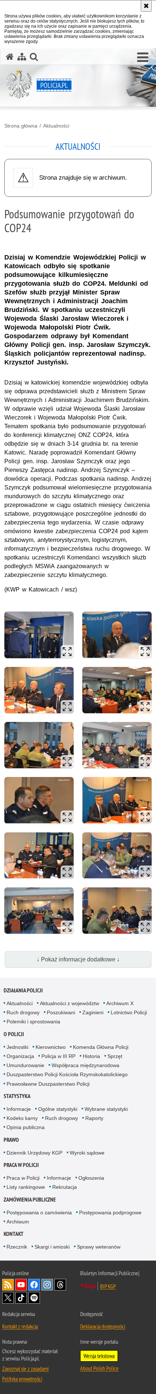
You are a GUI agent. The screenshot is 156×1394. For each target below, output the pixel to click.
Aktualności (56, 126)
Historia (91, 1056)
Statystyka (17, 1096)
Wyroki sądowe (87, 1153)
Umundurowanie (25, 1065)
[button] (142, 57)
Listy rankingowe (26, 1187)
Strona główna (20, 126)
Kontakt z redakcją (20, 1326)
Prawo (11, 1140)
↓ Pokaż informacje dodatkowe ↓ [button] (78, 959)
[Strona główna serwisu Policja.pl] (10, 56)
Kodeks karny (22, 1118)
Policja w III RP (58, 1056)
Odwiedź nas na (21, 1284)
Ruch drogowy (23, 1012)
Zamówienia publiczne (30, 1199)
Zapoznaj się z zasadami (25, 1368)
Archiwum (18, 1222)
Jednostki (17, 1047)
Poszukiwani (61, 1012)
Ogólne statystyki (57, 1109)
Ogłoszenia (91, 1178)
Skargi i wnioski (52, 1247)
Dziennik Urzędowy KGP (34, 1153)
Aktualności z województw (69, 1003)
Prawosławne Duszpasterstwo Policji (48, 1084)
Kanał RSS (8, 1284)
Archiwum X (120, 1003)
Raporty (94, 1118)
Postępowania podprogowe (110, 1212)
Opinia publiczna (26, 1127)
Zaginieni (92, 1012)
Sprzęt (114, 1056)
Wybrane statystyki (106, 1109)
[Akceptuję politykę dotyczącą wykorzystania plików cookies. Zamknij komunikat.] (146, 6)
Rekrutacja (64, 1187)
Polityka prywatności (22, 1378)
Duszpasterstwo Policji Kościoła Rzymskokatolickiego (67, 1074)
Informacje (19, 1109)
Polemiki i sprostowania (33, 1021)
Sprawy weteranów (98, 1247)
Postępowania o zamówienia (39, 1212)
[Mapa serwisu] (21, 56)
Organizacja (20, 1056)
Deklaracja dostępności (102, 1326)
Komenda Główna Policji (100, 1047)
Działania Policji (23, 990)
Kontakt (14, 1234)
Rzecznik (17, 1247)
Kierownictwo (51, 1047)
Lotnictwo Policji (129, 1012)
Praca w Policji (21, 1165)
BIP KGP (108, 1286)
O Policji (14, 1034)
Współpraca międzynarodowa (85, 1065)
